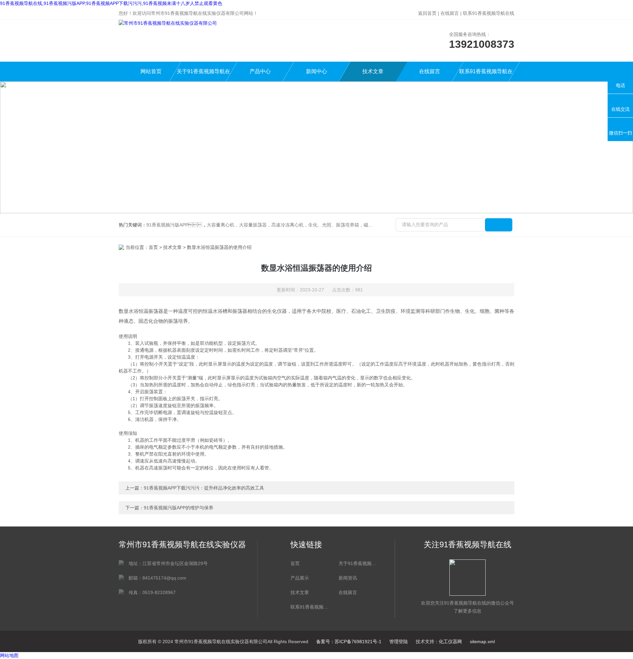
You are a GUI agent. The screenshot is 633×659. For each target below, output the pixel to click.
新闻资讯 (348, 578)
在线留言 (449, 13)
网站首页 (151, 71)
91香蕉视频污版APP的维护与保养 (178, 507)
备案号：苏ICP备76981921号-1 (348, 641)
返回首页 (427, 13)
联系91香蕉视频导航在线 (488, 13)
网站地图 (9, 655)
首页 (153, 247)
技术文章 (372, 71)
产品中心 (260, 71)
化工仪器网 (450, 641)
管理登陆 (398, 641)
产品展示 (299, 578)
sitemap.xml (482, 641)
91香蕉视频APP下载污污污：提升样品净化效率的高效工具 (204, 488)
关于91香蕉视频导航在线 (203, 75)
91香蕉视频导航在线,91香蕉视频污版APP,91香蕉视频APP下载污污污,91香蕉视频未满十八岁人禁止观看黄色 (111, 3)
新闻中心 (316, 71)
